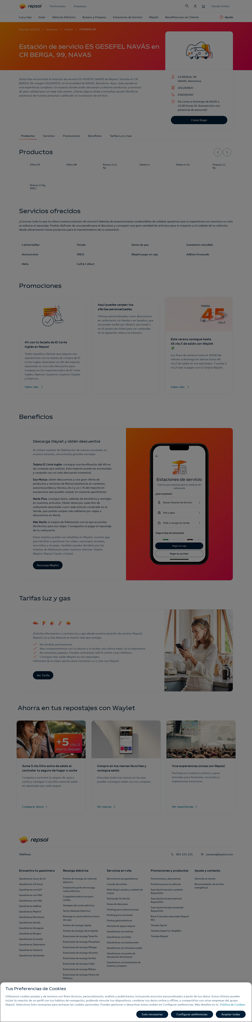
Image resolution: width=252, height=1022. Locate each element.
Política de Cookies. (232, 1004)
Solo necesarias (152, 1014)
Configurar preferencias (192, 1014)
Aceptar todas (230, 1014)
